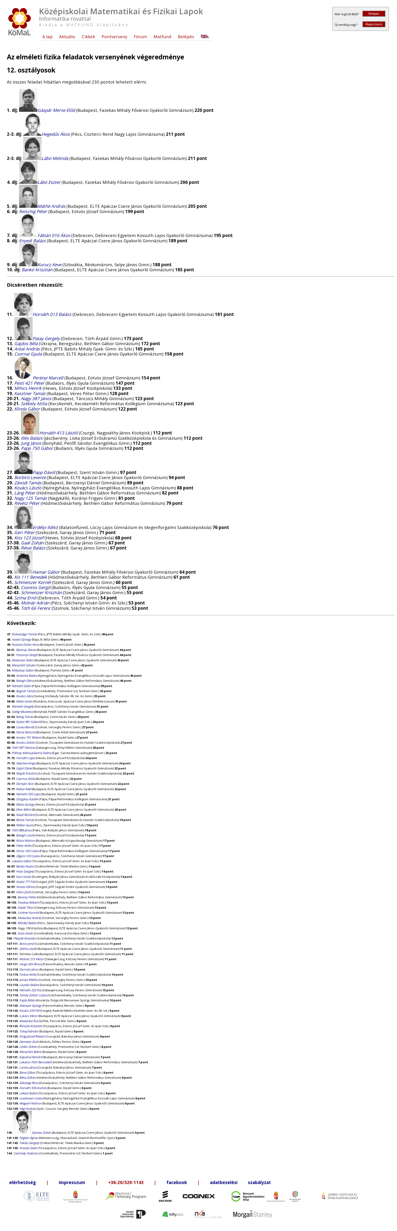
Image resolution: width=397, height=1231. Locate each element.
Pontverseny (114, 36)
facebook (177, 1182)
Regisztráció (374, 24)
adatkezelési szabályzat (240, 1182)
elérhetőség (22, 1182)
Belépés (374, 13)
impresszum (72, 1182)
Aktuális (67, 36)
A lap (47, 36)
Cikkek (88, 36)
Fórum (140, 36)
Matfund (162, 36)
